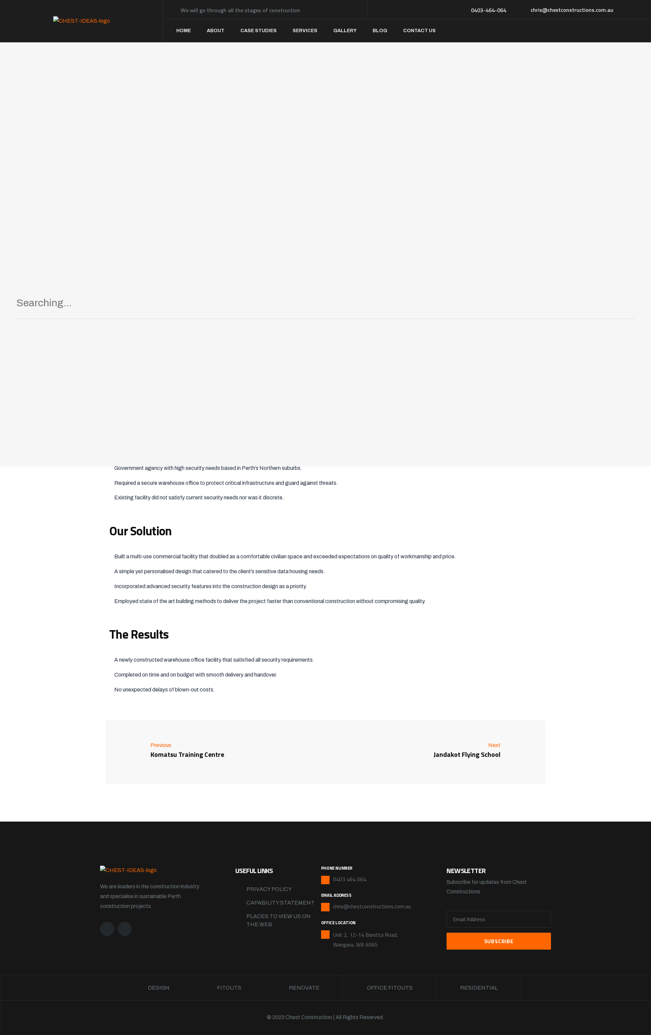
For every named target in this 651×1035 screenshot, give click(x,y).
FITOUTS (229, 988)
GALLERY (345, 30)
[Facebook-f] (107, 929)
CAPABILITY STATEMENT (280, 903)
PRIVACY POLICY (269, 889)
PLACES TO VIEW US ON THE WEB (278, 920)
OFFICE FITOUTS (390, 988)
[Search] (621, 305)
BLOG (380, 30)
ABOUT (215, 30)
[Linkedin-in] (125, 929)
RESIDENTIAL (479, 988)
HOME (183, 30)
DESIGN (159, 988)
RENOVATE (304, 988)
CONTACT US (419, 30)
